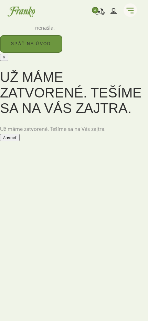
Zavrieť (10, 137)
